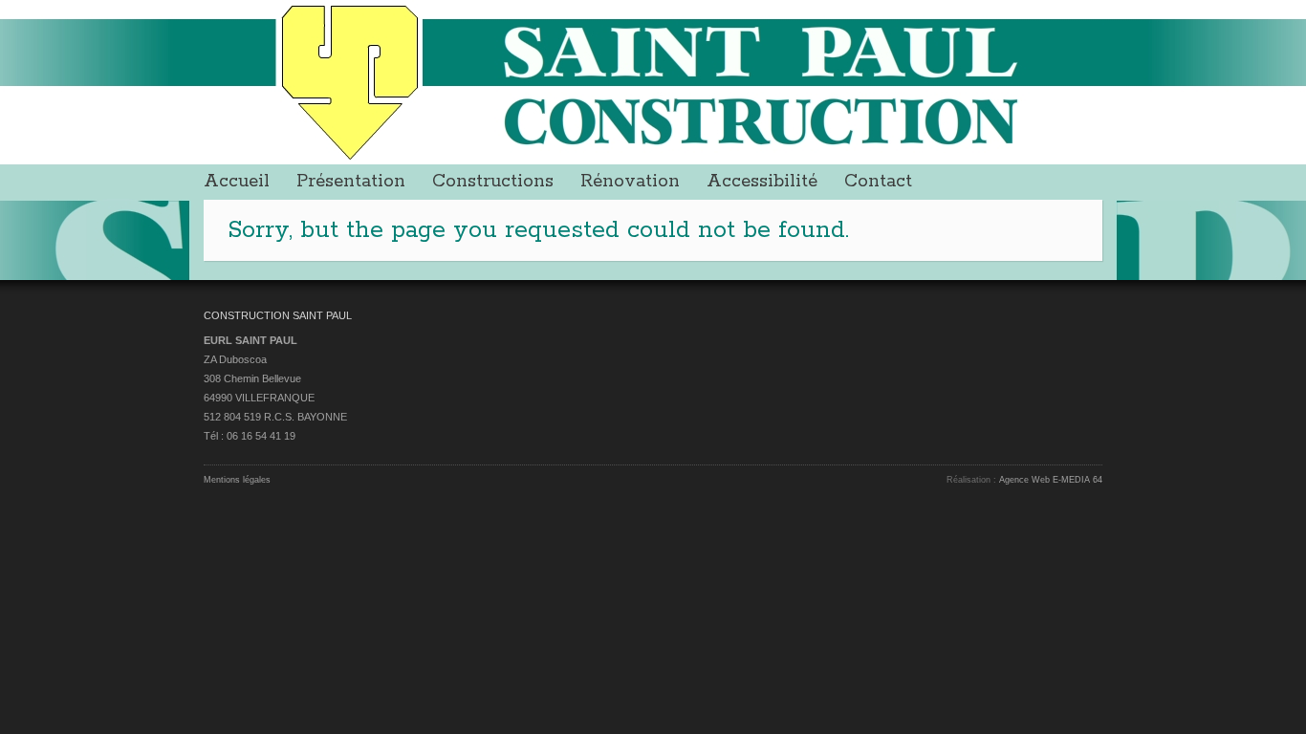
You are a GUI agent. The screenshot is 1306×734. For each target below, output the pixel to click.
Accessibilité (762, 181)
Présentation (350, 181)
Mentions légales (237, 480)
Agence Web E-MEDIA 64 (1050, 480)
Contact (878, 181)
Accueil (237, 181)
